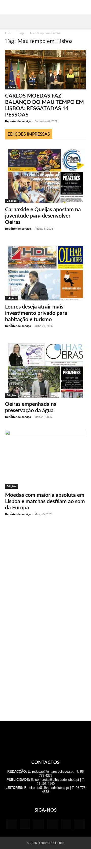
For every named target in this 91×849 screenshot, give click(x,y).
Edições (12, 200)
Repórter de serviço (18, 121)
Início (8, 33)
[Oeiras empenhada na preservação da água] (45, 368)
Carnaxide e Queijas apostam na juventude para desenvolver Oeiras (43, 216)
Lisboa (11, 87)
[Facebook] (11, 824)
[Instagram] (25, 824)
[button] (9, 21)
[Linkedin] (39, 824)
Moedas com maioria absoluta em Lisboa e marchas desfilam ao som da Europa (45, 501)
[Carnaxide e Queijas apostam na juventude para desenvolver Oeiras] (45, 174)
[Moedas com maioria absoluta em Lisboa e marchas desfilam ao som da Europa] (45, 459)
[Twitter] (66, 824)
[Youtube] (80, 824)
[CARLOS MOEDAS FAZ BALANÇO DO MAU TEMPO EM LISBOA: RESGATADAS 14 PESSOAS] (45, 69)
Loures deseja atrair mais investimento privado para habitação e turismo (36, 313)
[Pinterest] (52, 824)
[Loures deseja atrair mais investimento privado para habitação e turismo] (45, 271)
